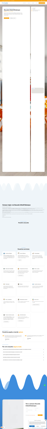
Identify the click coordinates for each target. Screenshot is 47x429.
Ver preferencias (43, 426)
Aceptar (32, 426)
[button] (45, 420)
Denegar (38, 426)
